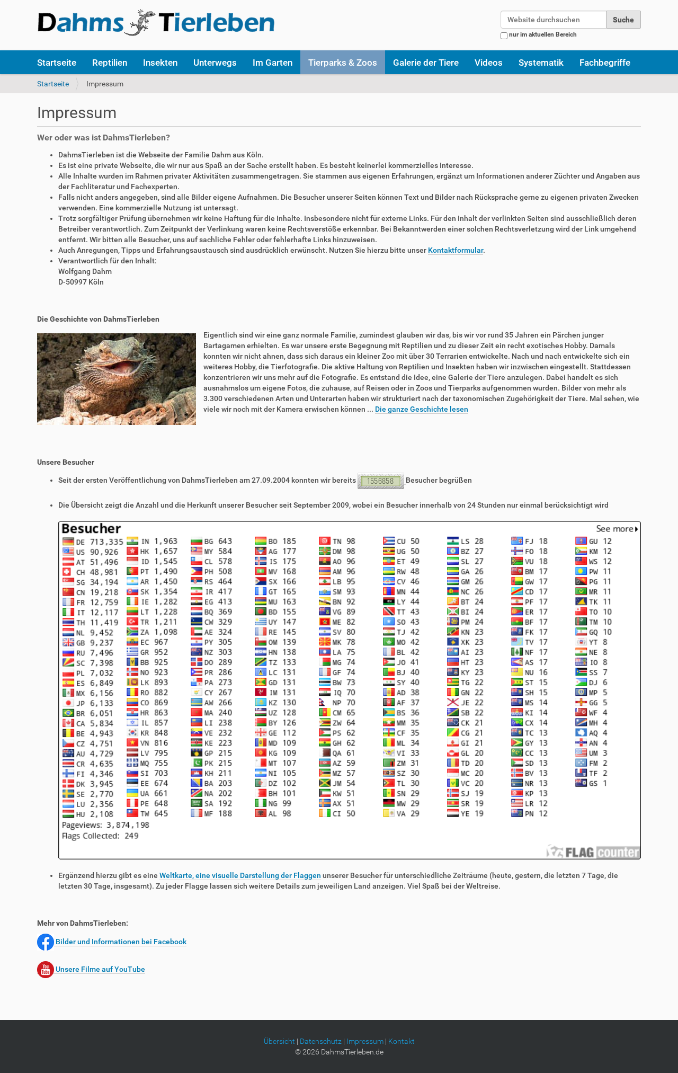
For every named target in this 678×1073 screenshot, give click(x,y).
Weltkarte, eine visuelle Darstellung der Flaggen (240, 875)
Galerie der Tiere (426, 62)
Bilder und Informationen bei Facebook (120, 941)
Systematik (541, 62)
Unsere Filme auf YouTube (99, 969)
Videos (489, 62)
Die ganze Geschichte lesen (421, 409)
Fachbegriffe (604, 62)
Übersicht (279, 1041)
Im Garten (272, 62)
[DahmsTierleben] (156, 22)
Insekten (160, 62)
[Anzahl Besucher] (382, 480)
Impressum (364, 1041)
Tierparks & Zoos (342, 62)
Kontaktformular (455, 250)
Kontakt (401, 1041)
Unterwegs (215, 62)
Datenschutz (321, 1041)
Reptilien (109, 62)
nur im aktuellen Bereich (543, 34)
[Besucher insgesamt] (349, 689)
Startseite (56, 62)
